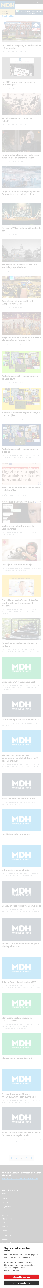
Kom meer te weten (11, 1271)
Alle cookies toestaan (21, 1277)
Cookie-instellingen (21, 1283)
